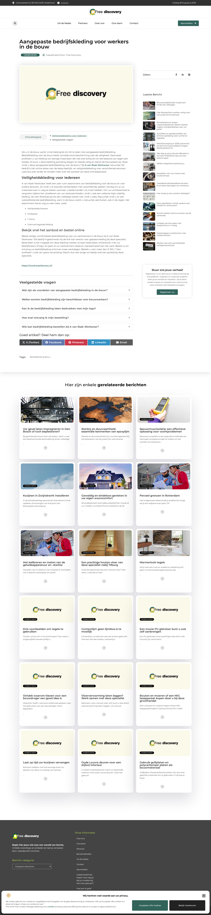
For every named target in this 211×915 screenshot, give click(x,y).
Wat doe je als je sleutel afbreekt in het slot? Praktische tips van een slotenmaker (173, 155)
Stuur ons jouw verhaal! (167, 270)
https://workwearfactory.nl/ (37, 265)
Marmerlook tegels (152, 562)
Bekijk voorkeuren (187, 905)
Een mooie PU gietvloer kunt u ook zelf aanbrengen (163, 630)
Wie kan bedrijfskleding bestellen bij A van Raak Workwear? (76, 326)
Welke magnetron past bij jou (170, 163)
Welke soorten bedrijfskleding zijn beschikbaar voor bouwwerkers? (76, 299)
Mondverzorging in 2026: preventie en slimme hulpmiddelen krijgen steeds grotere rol (173, 145)
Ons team (117, 23)
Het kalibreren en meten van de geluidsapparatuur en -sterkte (44, 564)
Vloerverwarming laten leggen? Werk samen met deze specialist (102, 697)
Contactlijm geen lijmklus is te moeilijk (101, 630)
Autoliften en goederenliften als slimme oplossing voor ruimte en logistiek (172, 135)
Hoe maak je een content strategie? (173, 193)
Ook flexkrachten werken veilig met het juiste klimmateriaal (173, 113)
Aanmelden (82, 869)
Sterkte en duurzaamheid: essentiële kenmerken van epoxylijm (105, 430)
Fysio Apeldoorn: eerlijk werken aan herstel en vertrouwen (173, 204)
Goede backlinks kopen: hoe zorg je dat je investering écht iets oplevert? (85, 878)
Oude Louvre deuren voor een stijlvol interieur (101, 764)
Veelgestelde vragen (62, 139)
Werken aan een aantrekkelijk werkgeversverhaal (171, 244)
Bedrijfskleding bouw (40, 357)
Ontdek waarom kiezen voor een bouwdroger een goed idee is (44, 697)
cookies (50, 907)
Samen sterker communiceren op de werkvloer (174, 214)
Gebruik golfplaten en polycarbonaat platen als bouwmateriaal (156, 765)
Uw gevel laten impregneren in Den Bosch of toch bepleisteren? (46, 430)
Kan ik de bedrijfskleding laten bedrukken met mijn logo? (76, 308)
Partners (83, 23)
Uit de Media (64, 23)
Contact (134, 23)
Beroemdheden (84, 854)
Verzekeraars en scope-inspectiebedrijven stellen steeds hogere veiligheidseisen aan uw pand (172, 125)
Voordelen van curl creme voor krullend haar (171, 174)
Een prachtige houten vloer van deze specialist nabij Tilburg (102, 564)
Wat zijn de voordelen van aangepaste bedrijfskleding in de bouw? (76, 290)
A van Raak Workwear (97, 165)
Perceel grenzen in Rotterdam (160, 495)
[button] (203, 895)
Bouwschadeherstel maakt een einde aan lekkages (171, 103)
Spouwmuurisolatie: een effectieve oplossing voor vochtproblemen (163, 430)
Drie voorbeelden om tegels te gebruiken (43, 630)
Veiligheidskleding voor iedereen (69, 135)
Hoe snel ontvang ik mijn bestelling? (76, 317)
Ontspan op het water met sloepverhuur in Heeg (169, 224)
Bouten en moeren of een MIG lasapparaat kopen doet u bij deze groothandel (162, 698)
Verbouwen (30, 55)
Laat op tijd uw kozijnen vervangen (46, 762)
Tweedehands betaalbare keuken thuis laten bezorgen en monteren (173, 184)
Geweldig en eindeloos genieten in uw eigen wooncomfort (104, 497)
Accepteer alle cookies (150, 905)
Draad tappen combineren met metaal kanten (171, 234)
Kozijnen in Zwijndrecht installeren (46, 495)
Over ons (99, 23)
